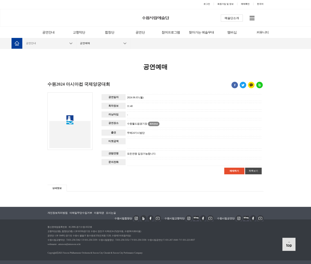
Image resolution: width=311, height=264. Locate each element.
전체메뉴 (252, 18)
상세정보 (57, 188)
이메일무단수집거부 (80, 213)
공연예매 (85, 43)
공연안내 (48, 32)
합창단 (109, 32)
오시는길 (111, 213)
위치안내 (154, 124)
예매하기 (234, 170)
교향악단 (79, 32)
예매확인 (245, 4)
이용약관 (99, 213)
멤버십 (231, 32)
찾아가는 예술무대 (201, 32)
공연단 (140, 32)
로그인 (207, 4)
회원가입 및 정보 (225, 4)
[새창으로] (136, 217)
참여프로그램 (171, 32)
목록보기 (253, 170)
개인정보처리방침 (58, 213)
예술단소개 (232, 18)
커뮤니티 (262, 32)
